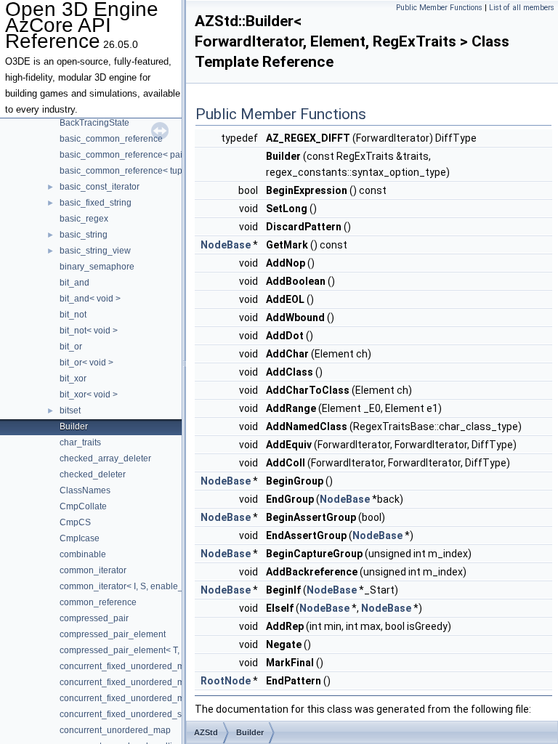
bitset (70, 410)
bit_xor (73, 378)
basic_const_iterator (100, 187)
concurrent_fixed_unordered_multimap (137, 682)
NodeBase (226, 245)
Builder (74, 426)
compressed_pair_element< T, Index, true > (145, 650)
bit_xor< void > (89, 394)
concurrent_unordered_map (115, 730)
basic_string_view (95, 251)
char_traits (80, 442)
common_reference (98, 602)
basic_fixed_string (96, 203)
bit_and (74, 283)
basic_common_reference (111, 139)
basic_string (84, 235)
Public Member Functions (439, 7)
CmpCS (75, 522)
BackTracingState (94, 123)
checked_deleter (93, 474)
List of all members (521, 7)
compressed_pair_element (113, 634)
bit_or (71, 346)
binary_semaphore (97, 267)
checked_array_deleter (105, 458)
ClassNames (85, 490)
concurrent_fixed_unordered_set (124, 714)
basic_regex (84, 219)
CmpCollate (83, 506)
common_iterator (93, 570)
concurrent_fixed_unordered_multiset (134, 698)
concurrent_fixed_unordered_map (127, 666)
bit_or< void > (86, 362)
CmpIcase (80, 538)
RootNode (226, 681)
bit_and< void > (90, 299)
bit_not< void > (89, 331)
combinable (83, 554)
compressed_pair (94, 618)
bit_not (73, 315)
